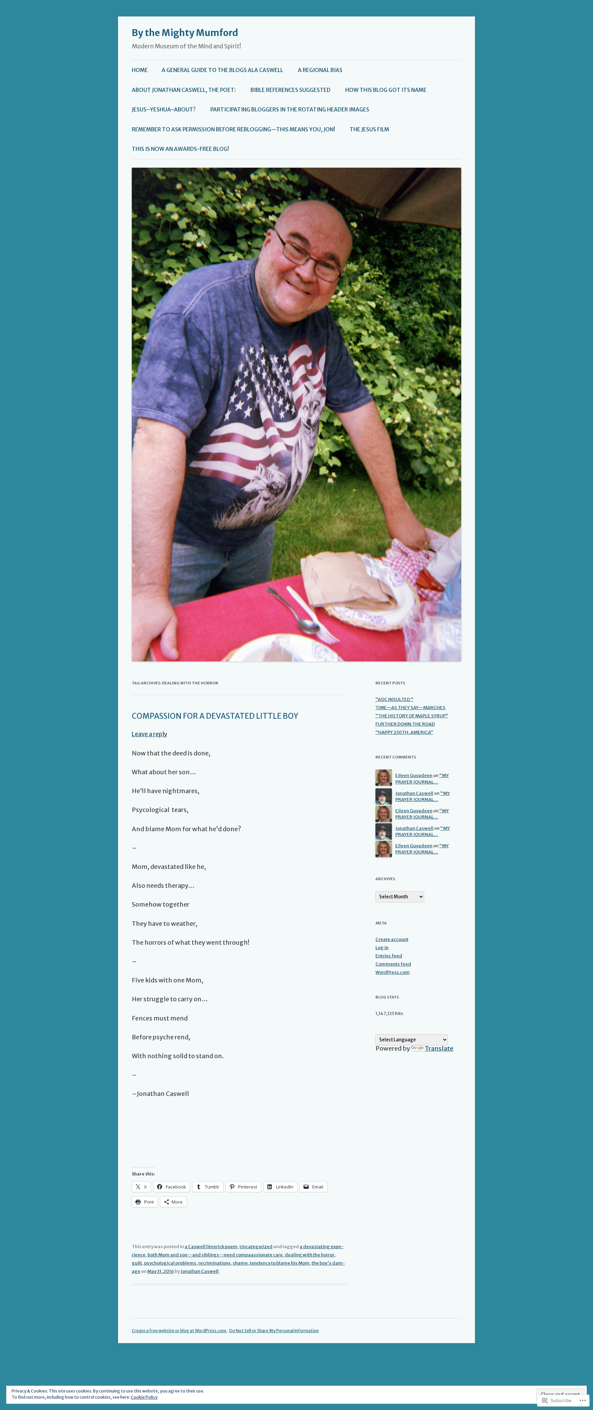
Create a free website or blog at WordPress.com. (179, 1330)
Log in (381, 948)
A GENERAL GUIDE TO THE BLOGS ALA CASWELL (222, 70)
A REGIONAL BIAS (320, 70)
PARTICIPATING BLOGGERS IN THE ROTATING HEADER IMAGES (289, 109)
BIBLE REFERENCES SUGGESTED (290, 90)
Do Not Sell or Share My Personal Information (274, 1330)
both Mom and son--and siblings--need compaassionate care (215, 1255)
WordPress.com (392, 972)
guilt (137, 1263)
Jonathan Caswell (200, 1271)
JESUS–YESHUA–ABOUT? (164, 109)
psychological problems (170, 1263)
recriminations (214, 1263)
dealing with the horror (309, 1255)
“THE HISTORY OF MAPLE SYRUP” (411, 716)
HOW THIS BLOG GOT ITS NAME (386, 90)
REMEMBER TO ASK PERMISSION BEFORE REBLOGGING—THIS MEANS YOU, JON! (233, 129)
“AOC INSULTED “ (394, 699)
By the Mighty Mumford (185, 32)
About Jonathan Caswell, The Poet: (184, 90)
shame (240, 1263)
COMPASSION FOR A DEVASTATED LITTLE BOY (215, 716)
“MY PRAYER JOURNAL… (422, 779)
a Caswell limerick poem (211, 1247)
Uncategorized (256, 1247)
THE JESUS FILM (369, 129)
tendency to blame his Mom (280, 1263)
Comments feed (393, 964)
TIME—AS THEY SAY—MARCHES (410, 707)
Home (140, 70)
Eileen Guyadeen (413, 775)
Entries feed (388, 956)
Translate (439, 1048)
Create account (391, 939)
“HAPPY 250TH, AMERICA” (404, 732)
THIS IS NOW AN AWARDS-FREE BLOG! (180, 149)
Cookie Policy (144, 1397)
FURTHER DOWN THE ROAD (405, 724)
